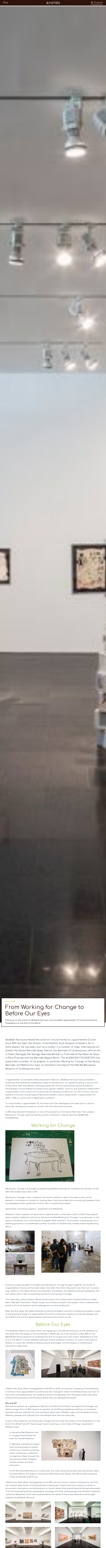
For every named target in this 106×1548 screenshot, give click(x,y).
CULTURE (11, 1002)
